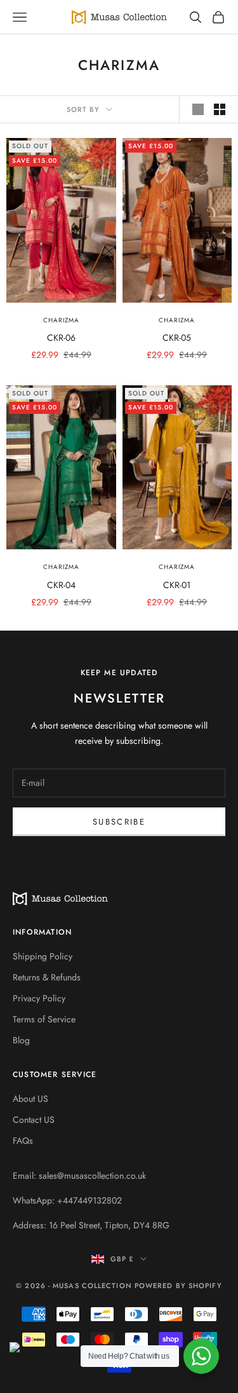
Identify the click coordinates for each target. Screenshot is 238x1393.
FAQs (23, 1140)
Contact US (34, 1119)
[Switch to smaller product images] (219, 109)
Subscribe (119, 822)
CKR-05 (176, 337)
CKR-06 (61, 337)
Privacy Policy (39, 998)
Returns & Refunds (47, 977)
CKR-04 (61, 585)
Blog (21, 1040)
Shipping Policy (42, 956)
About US (30, 1098)
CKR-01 (176, 585)
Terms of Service (44, 1019)
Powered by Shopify (178, 1285)
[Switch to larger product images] (198, 109)
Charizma (61, 320)
